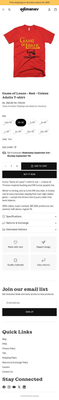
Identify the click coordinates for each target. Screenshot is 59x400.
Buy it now (29, 174)
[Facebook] (4, 387)
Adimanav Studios (32, 396)
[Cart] (55, 9)
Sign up (29, 312)
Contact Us (7, 372)
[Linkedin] (24, 387)
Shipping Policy (9, 358)
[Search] (9, 9)
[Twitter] (19, 387)
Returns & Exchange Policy (15, 362)
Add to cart (40, 166)
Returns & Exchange (17, 223)
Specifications (13, 216)
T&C (4, 353)
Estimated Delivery (16, 229)
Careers (6, 367)
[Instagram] (9, 387)
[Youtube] (14, 387)
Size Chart (8, 147)
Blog (4, 339)
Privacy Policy (8, 348)
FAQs (4, 344)
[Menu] (3, 9)
